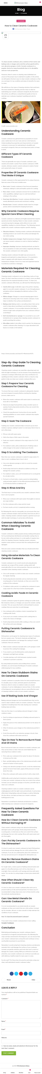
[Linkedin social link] (26, 974)
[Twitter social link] (16, 974)
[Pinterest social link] (21, 974)
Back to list (21, 980)
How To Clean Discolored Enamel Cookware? (15, 916)
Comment (4, 998)
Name (3, 1021)
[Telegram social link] (30, 974)
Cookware (23, 13)
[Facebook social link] (12, 974)
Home (16, 13)
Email (3, 1029)
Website (4, 1037)
